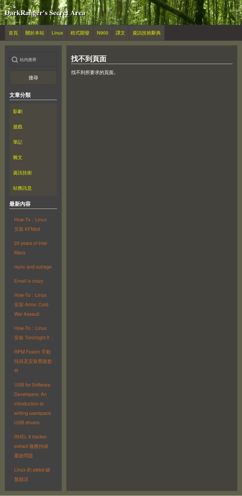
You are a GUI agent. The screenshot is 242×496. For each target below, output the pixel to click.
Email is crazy (28, 280)
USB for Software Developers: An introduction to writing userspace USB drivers (32, 403)
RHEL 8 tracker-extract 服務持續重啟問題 (31, 446)
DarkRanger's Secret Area (45, 12)
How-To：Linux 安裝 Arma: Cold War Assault (31, 304)
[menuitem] (13, 32)
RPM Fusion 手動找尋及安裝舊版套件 (33, 361)
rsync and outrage (33, 266)
